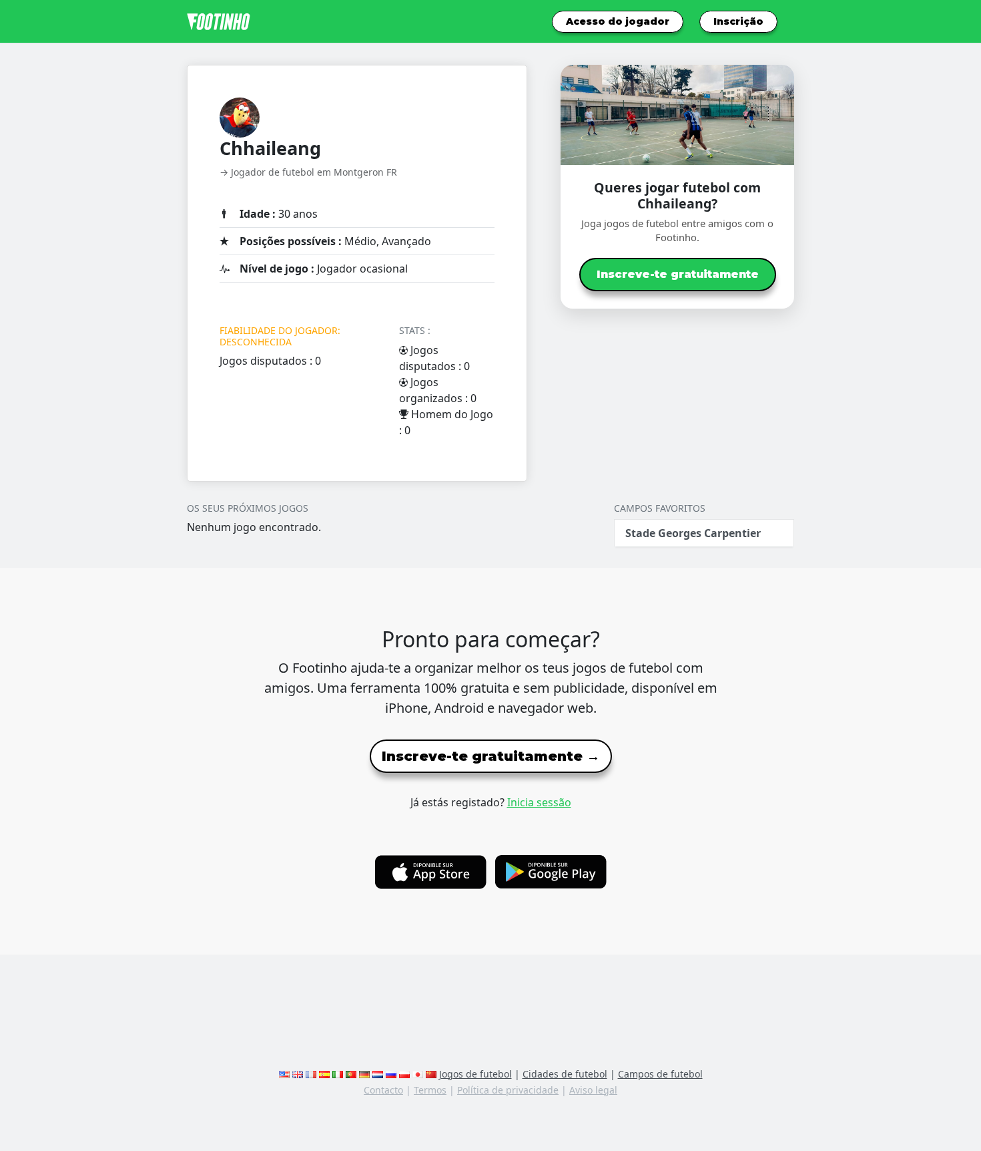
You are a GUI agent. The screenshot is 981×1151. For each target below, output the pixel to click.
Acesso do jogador (617, 21)
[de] (364, 1073)
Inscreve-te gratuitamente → (491, 756)
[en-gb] (297, 1073)
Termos (430, 1090)
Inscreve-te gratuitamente (678, 274)
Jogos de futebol (475, 1073)
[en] (284, 1073)
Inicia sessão (539, 802)
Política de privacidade (508, 1090)
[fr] (311, 1073)
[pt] (351, 1073)
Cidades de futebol (565, 1073)
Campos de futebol (660, 1073)
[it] (337, 1073)
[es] (324, 1073)
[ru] (391, 1073)
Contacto (383, 1090)
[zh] (431, 1073)
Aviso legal (593, 1090)
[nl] (377, 1073)
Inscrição (738, 21)
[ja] (417, 1073)
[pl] (404, 1073)
